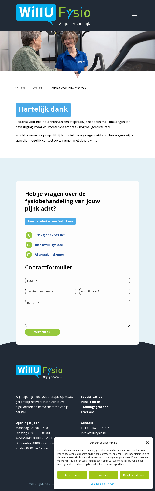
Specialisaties (91, 397)
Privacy (110, 483)
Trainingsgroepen (94, 407)
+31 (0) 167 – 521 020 (50, 235)
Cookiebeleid (98, 483)
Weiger (103, 475)
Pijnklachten (90, 402)
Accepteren (72, 475)
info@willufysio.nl (49, 245)
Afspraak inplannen (50, 254)
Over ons (87, 412)
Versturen (42, 332)
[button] (147, 443)
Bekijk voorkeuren (134, 475)
